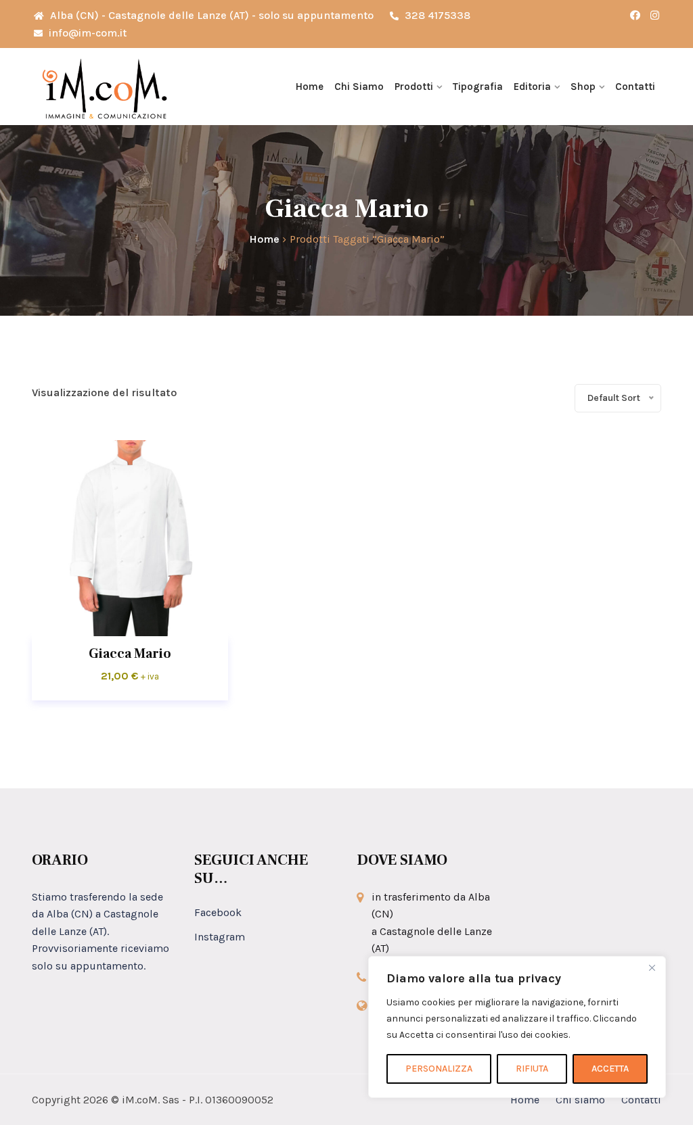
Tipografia (478, 86)
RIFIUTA (532, 1068)
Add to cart (130, 538)
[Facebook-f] (635, 15)
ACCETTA (610, 1068)
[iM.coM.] (104, 86)
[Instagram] (654, 15)
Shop (583, 86)
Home (309, 86)
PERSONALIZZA (438, 1068)
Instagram (219, 936)
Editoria (532, 86)
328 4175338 (436, 15)
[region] (517, 1027)
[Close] (652, 967)
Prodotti (414, 86)
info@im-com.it (86, 32)
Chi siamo (580, 1099)
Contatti (635, 86)
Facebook (218, 912)
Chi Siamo (359, 86)
